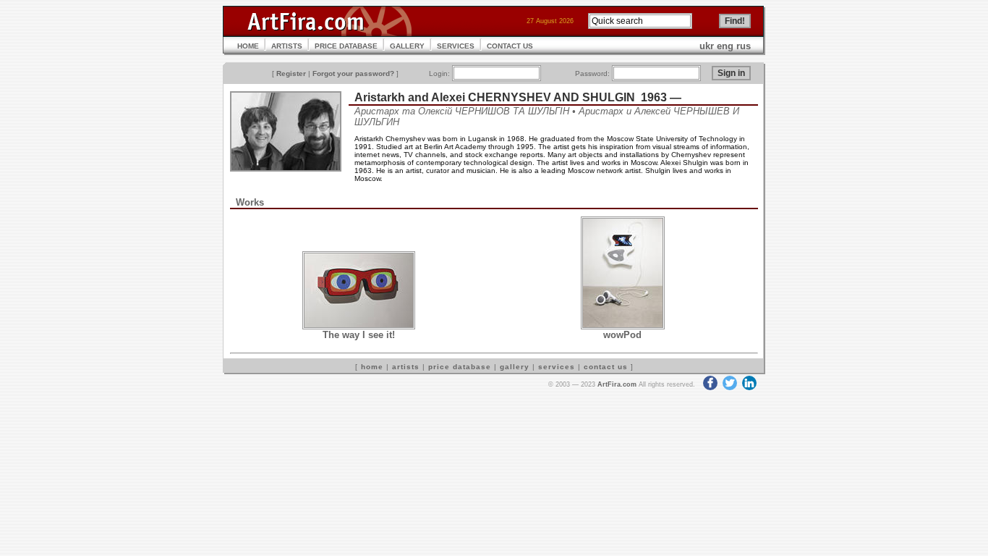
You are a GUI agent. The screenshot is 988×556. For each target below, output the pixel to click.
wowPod (622, 334)
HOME (248, 46)
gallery (514, 367)
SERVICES (455, 46)
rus (743, 46)
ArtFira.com (616, 384)
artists (406, 367)
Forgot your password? (353, 73)
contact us (606, 367)
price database (459, 367)
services (556, 367)
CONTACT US (510, 46)
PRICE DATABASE (346, 46)
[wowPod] (623, 326)
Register (291, 73)
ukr (706, 46)
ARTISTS (286, 46)
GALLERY (407, 46)
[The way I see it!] (358, 326)
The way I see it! (359, 334)
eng (725, 46)
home (372, 367)
